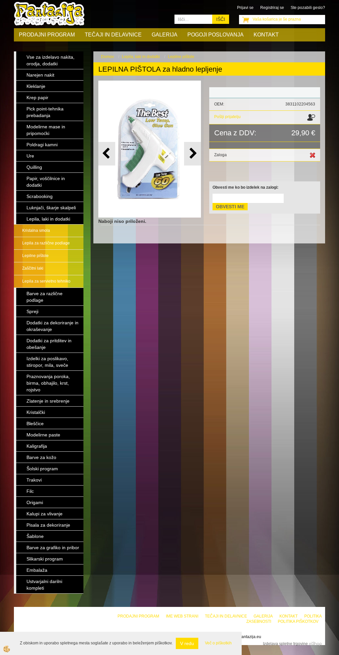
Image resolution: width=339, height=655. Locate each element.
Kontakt (266, 34)
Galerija (164, 34)
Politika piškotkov (298, 621)
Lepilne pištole (35, 255)
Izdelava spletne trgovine (285, 643)
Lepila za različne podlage (46, 243)
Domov (107, 56)
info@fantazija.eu (245, 636)
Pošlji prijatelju (227, 116)
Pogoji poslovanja (215, 34)
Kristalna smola (36, 230)
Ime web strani (182, 616)
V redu (187, 643)
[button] (192, 153)
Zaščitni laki (32, 268)
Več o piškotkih (218, 643)
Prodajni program (47, 34)
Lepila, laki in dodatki (141, 56)
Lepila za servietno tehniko (46, 281)
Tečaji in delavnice (113, 34)
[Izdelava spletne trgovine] (315, 643)
